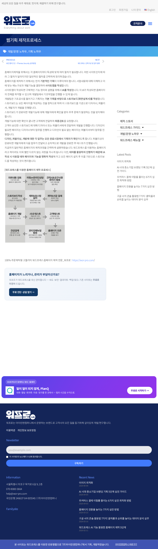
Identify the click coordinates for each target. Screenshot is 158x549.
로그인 (112, 9)
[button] (150, 23)
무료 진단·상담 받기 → (23, 292)
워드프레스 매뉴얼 (130, 140)
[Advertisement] (55, 334)
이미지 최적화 (124, 161)
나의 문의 (136, 9)
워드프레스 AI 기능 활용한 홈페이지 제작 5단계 (102, 527)
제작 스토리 (126, 121)
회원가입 (123, 9)
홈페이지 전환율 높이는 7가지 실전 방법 (136, 188)
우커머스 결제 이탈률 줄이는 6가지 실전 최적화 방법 (136, 178)
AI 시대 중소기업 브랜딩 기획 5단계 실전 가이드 (136, 169)
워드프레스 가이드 (130, 127)
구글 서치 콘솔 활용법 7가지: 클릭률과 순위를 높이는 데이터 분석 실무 (136, 197)
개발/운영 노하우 (17, 51)
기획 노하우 (34, 51)
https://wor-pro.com (83, 260)
